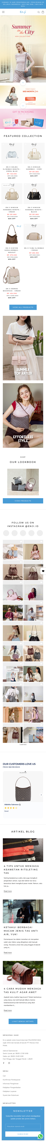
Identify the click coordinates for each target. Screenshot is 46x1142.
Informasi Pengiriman (11, 1084)
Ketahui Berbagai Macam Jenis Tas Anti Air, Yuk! (21, 931)
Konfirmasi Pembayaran (11, 1080)
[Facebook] (3, 1063)
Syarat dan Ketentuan (11, 1095)
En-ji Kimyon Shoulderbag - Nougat (12, 250)
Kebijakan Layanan (9, 1091)
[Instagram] (9, 1063)
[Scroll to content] (23, 82)
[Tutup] (41, 1109)
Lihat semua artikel (23, 1021)
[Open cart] (43, 12)
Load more (23, 744)
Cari (4, 1076)
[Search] (39, 12)
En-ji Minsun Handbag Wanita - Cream (12, 210)
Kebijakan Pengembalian (12, 1087)
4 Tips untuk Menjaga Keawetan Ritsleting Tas (21, 869)
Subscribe (23, 1134)
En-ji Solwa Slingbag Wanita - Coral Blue (12, 169)
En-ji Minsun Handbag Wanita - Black (34, 210)
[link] (13, 550)
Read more (8, 891)
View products (23, 501)
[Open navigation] (3, 12)
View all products (23, 307)
